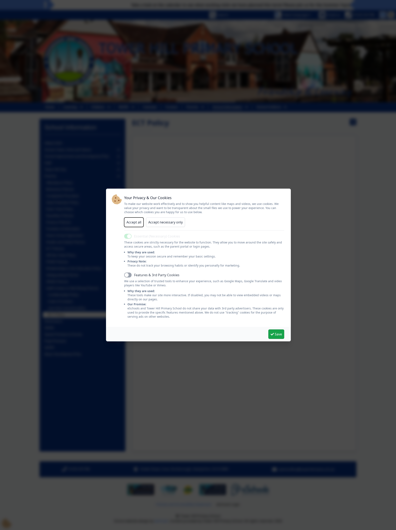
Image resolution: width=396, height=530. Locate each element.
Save (278, 334)
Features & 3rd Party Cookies (156, 275)
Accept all (133, 222)
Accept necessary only (165, 222)
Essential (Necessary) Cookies (157, 236)
